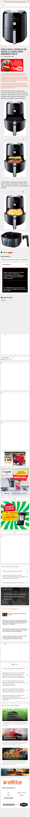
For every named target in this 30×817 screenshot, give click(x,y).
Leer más (7, 725)
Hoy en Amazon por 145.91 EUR (15, 139)
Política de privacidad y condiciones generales (8, 798)
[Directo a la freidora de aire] (15, 2)
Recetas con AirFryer (21, 792)
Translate (10, 359)
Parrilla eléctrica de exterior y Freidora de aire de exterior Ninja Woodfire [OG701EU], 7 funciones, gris (13, 74)
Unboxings (21, 795)
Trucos (8, 795)
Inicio (2, 46)
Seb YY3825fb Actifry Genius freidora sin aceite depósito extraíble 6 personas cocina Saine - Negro (15, 289)
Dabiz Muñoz (23, 603)
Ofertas (5, 46)
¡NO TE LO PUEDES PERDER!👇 (10, 609)
